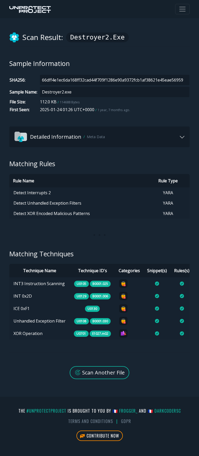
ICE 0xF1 (21, 308)
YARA (168, 193)
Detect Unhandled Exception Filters (47, 203)
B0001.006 (100, 296)
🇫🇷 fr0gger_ (125, 411)
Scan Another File (103, 372)
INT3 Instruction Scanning (39, 283)
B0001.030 (100, 321)
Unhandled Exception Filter (39, 321)
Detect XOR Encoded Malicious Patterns (51, 213)
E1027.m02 (100, 333)
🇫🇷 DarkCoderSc (164, 411)
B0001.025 (100, 283)
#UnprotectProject (46, 411)
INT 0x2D (22, 296)
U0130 (92, 308)
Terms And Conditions (90, 421)
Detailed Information (67, 136)
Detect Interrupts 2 (32, 193)
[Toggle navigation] (182, 9)
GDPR (126, 421)
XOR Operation (27, 333)
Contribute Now (102, 436)
